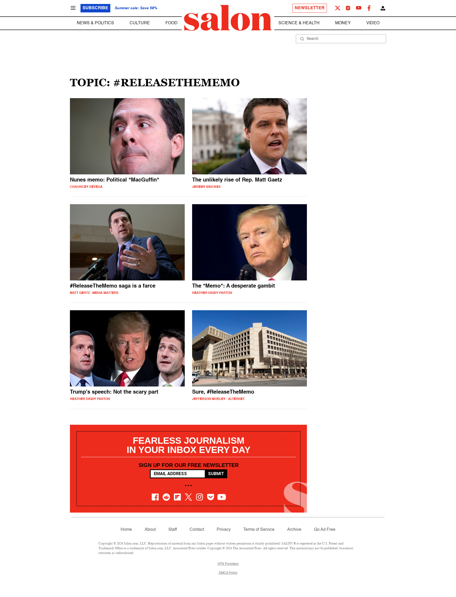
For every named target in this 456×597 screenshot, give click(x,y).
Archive (294, 530)
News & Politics (95, 23)
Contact (196, 530)
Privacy (224, 530)
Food (171, 23)
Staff (172, 530)
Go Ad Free (324, 530)
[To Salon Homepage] (228, 18)
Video (372, 23)
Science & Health (299, 23)
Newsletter (310, 8)
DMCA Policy (228, 573)
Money (343, 23)
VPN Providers (228, 564)
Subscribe (95, 8)
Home (126, 530)
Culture (140, 23)
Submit (216, 473)
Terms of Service (258, 530)
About (150, 530)
